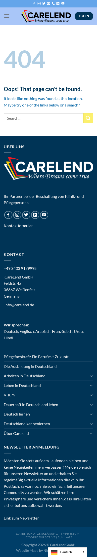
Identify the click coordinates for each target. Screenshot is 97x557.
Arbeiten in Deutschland (25, 375)
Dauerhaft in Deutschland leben (31, 404)
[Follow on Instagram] (39, 3)
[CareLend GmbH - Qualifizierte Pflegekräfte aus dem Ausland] (46, 16)
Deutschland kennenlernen (27, 423)
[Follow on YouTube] (62, 3)
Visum (9, 394)
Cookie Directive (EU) (44, 537)
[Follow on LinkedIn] (57, 3)
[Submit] (88, 118)
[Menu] (7, 16)
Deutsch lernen (17, 414)
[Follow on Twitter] (43, 3)
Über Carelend (16, 433)
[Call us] (53, 3)
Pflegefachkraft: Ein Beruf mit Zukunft (36, 356)
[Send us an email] (48, 3)
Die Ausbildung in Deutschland (30, 366)
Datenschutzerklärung (37, 533)
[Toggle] (91, 376)
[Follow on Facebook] (34, 3)
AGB (69, 537)
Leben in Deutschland (22, 385)
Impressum (70, 533)
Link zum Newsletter (21, 518)
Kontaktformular (18, 225)
